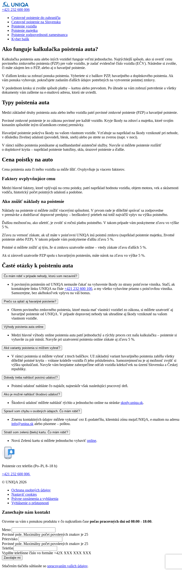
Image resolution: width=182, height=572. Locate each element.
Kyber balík (20, 39)
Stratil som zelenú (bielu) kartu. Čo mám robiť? (36, 432)
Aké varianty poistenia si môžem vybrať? (32, 348)
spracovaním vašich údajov (67, 566)
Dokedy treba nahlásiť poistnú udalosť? (31, 377)
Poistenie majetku (24, 30)
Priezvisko (10, 539)
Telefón (7, 548)
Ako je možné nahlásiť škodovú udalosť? (32, 394)
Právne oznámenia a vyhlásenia (34, 499)
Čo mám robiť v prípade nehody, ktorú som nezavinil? (40, 276)
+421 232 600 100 (78, 289)
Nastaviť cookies (24, 494)
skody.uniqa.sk (132, 403)
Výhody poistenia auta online (23, 327)
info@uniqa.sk (22, 424)
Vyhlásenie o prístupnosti (30, 503)
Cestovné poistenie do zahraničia (35, 18)
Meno (6, 530)
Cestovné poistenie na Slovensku (36, 22)
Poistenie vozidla (24, 26)
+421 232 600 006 (16, 474)
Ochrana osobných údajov (31, 490)
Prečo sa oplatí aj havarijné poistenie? (30, 301)
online (91, 441)
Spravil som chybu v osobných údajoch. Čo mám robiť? (42, 411)
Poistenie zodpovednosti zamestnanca (39, 35)
